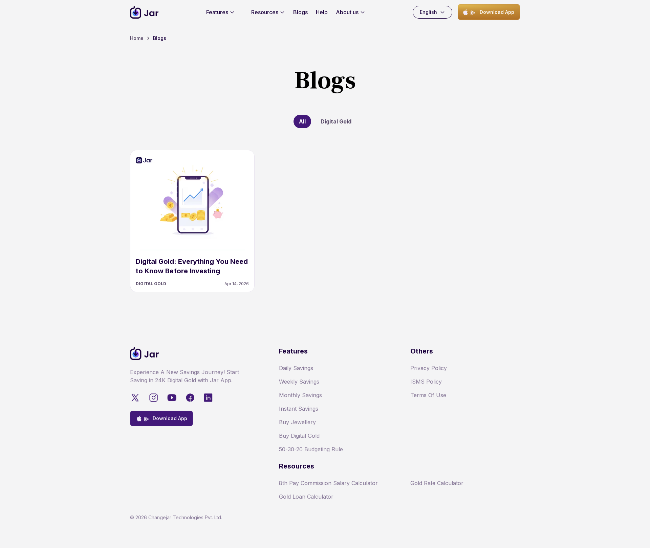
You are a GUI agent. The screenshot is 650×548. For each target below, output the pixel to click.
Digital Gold (336, 121)
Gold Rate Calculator (436, 483)
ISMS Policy (426, 381)
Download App (497, 12)
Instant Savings (298, 408)
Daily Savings (296, 368)
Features (217, 12)
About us (347, 12)
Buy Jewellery (297, 422)
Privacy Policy (428, 368)
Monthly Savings (300, 395)
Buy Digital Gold (299, 435)
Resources (264, 12)
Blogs (300, 12)
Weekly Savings (299, 381)
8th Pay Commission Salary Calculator (328, 483)
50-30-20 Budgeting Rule (311, 449)
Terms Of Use (428, 395)
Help (322, 12)
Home (137, 38)
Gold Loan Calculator (306, 496)
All (302, 121)
